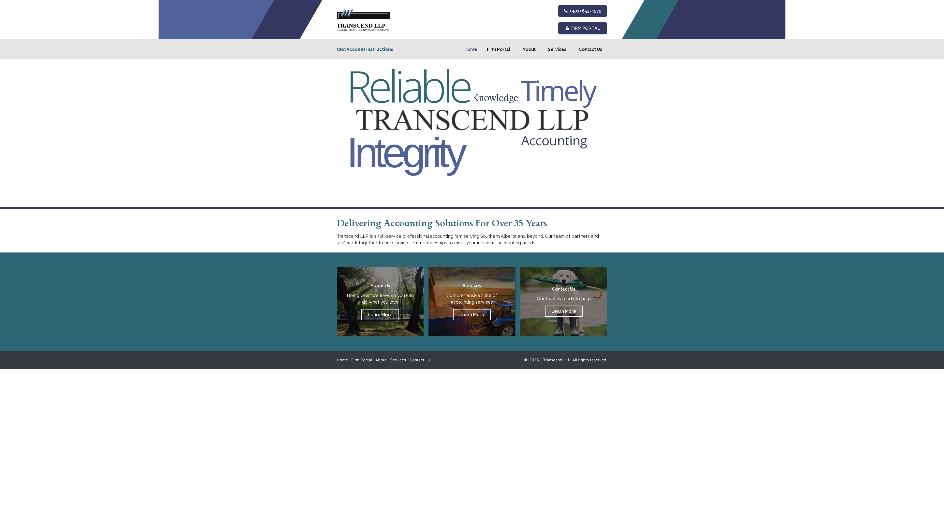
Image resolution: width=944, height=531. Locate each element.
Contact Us (590, 49)
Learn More (380, 314)
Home (470, 49)
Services (557, 49)
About (529, 49)
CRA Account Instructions (365, 49)
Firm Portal (498, 49)
